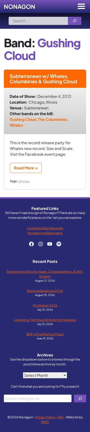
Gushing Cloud (23, 119)
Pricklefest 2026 (45, 305)
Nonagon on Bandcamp (45, 233)
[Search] (74, 21)
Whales (16, 125)
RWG (45, 422)
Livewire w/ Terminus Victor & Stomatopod (45, 320)
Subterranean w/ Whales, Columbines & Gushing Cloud (43, 78)
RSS (61, 417)
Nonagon (19, 6)
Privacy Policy (45, 417)
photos (24, 181)
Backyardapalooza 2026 (45, 291)
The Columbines (52, 119)
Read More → (26, 167)
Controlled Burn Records (45, 228)
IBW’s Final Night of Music (45, 334)
